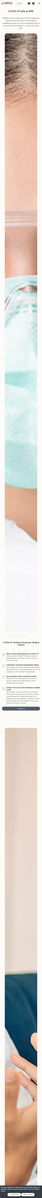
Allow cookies (27, 1194)
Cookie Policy (14, 1194)
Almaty (19, 3)
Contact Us (21, 708)
